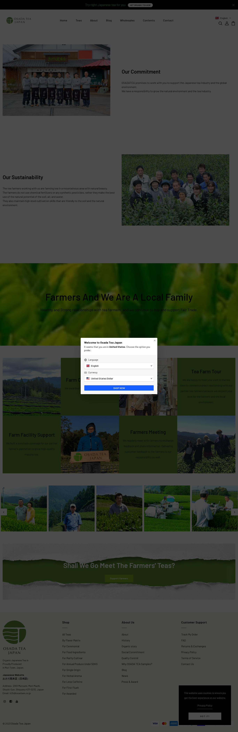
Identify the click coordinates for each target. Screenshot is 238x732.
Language (93, 359)
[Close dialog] (155, 340)
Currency (92, 372)
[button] (119, 366)
